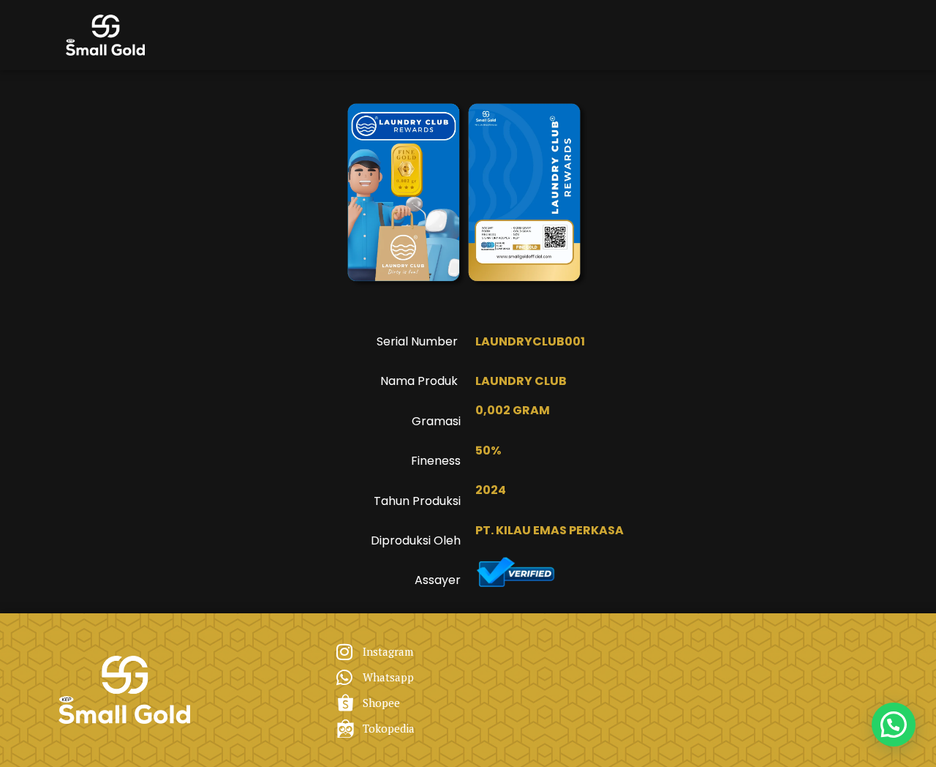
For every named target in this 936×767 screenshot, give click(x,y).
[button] (894, 725)
